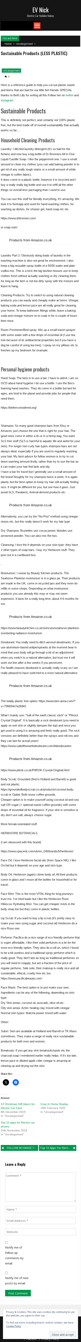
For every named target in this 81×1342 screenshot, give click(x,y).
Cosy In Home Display (54, 1104)
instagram (7, 100)
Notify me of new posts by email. (17, 1280)
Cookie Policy (13, 1326)
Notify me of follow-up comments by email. (14, 1255)
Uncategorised (24, 43)
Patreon (31, 1339)
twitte (69, 95)
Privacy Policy (50, 1339)
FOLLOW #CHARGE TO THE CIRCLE (22, 1148)
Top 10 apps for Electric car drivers (58, 1148)
